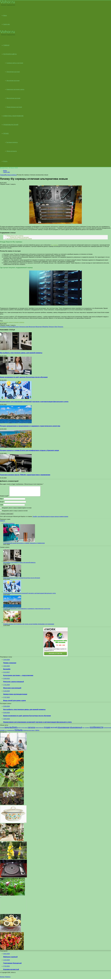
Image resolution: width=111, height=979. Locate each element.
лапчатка (31, 727)
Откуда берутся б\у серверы (15, 235)
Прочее (6, 133)
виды (7, 727)
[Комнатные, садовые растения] (7, 5)
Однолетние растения (13, 71)
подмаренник (10, 730)
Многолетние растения (13, 98)
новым (11, 322)
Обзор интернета (12, 151)
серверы (21, 322)
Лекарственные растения (14, 107)
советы (37, 730)
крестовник (24, 727)
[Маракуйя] (10, 931)
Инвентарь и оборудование (13, 116)
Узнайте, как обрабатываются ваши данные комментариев (50, 516)
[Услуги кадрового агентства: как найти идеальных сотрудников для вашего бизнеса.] (13, 750)
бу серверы (54, 245)
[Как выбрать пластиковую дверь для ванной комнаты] (16, 349)
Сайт (1, 504)
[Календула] (12, 768)
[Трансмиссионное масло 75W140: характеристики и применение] (16, 471)
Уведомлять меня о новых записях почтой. (15, 510)
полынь (19, 730)
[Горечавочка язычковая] (12, 895)
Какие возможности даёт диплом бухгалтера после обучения (24, 377)
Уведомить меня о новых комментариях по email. (17, 508)
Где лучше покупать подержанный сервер (19, 238)
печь (6, 730)
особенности (96, 727)
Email (2, 501)
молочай (54, 727)
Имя (1, 498)
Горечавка (2, 727)
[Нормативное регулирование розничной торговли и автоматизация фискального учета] (16, 398)
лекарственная (39, 727)
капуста (20, 727)
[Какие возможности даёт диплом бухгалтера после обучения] (16, 374)
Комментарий (4, 496)
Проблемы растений (10, 124)
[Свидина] (12, 786)
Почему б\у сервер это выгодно (19, 237)
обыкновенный (76, 727)
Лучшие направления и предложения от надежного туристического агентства (30, 426)
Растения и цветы (10, 54)
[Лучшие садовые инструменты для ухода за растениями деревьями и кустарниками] (12, 622)
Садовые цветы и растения (15, 63)
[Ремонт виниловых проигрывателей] (13, 877)
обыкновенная (63, 727)
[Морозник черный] (12, 804)
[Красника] (12, 949)
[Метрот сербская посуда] (13, 822)
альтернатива (4, 322)
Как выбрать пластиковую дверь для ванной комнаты (21, 353)
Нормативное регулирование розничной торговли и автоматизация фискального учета (34, 401)
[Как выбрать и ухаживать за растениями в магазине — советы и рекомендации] (12, 840)
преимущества (27, 730)
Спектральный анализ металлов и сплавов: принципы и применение (24, 543)
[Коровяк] (13, 859)
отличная (16, 322)
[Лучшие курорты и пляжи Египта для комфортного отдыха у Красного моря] (16, 447)
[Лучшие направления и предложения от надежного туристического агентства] (16, 422)
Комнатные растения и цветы (15, 89)
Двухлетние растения (13, 80)
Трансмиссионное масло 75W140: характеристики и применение (25, 475)
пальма (2, 730)
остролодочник (107, 727)
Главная (2, 175)
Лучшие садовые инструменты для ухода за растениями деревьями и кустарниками (28, 624)
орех (83, 727)
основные (87, 727)
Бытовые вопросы (12, 142)
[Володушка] (13, 913)
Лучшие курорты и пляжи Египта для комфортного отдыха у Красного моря (29, 450)
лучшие (47, 727)
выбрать (14, 727)
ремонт (33, 730)
